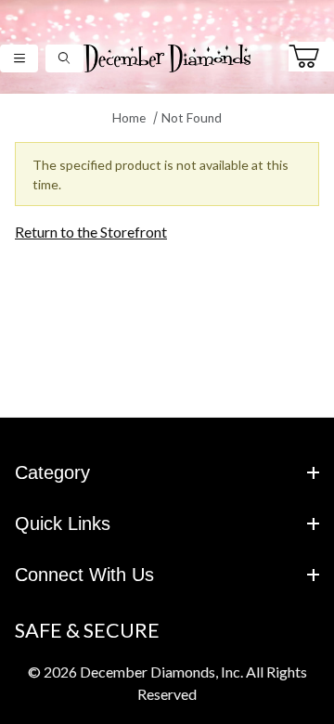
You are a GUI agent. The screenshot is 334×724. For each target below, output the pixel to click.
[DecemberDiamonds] (167, 56)
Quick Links (62, 523)
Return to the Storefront (91, 231)
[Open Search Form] (64, 58)
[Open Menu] (19, 58)
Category (52, 472)
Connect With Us (84, 574)
